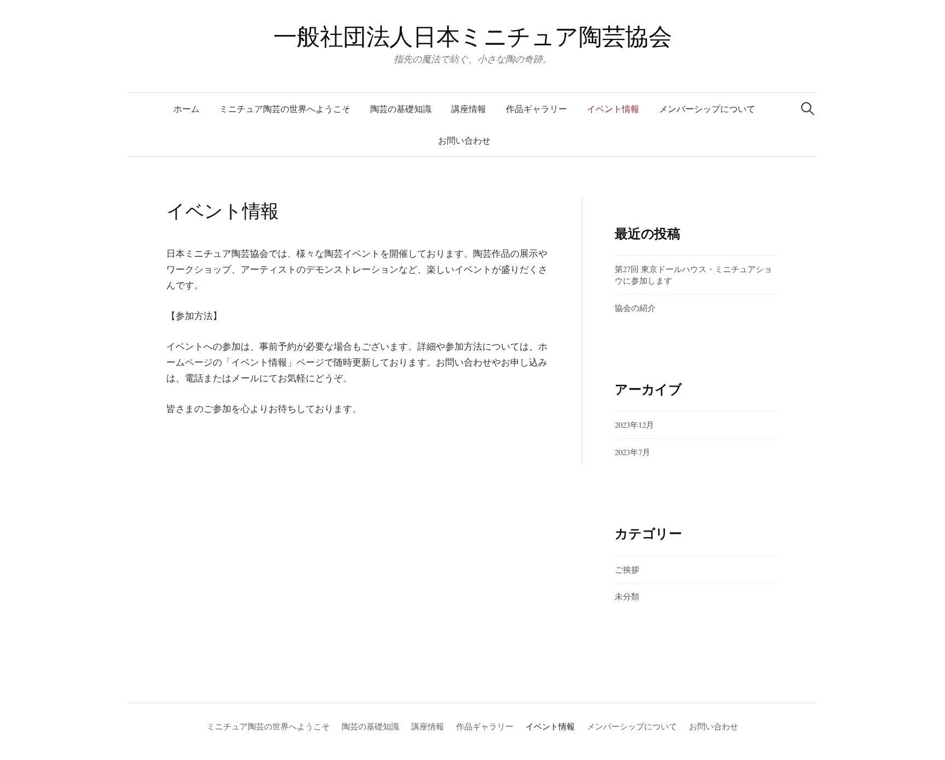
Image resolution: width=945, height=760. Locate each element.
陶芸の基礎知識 (400, 108)
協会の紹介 (635, 307)
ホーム (186, 108)
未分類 (627, 596)
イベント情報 (613, 108)
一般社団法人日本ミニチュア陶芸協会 (472, 35)
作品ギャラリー (536, 108)
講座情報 (468, 108)
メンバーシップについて (707, 108)
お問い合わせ (464, 140)
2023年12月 (634, 424)
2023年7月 (632, 451)
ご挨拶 (627, 569)
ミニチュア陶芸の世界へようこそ (285, 108)
